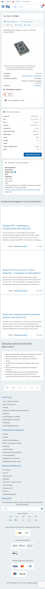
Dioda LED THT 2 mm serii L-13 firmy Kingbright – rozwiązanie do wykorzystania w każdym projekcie (22, 273)
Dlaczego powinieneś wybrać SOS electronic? (16, 410)
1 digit (37, 146)
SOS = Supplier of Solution (10, 401)
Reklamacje (6, 446)
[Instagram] (32, 388)
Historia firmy (6, 423)
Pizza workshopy (7, 485)
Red (37, 137)
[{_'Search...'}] (15, 6)
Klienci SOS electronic (9, 404)
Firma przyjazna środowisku (11, 426)
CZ (17, 516)
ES (29, 520)
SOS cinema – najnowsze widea (12, 482)
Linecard (5, 437)
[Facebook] (7, 388)
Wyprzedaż (6, 479)
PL (17, 520)
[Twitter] (25, 388)
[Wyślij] (41, 508)
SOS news (6, 491)
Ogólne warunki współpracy (11, 440)
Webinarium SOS (7, 488)
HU (23, 516)
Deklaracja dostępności (9, 494)
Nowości (5, 473)
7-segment (35, 134)
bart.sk (36, 583)
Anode (37, 128)
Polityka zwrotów (8, 449)
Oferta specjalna (7, 476)
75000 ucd (36, 131)
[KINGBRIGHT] (5, 246)
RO (11, 520)
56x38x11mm (34, 125)
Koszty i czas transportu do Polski (12, 443)
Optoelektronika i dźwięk (20, 246)
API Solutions (7, 470)
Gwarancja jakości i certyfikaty (11, 417)
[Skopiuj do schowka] (40, 73)
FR (36, 520)
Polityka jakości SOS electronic (11, 420)
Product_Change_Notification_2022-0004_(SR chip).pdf (22, 190)
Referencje (6, 413)
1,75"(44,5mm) (34, 119)
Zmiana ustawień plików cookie (12, 461)
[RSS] (38, 388)
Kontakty (5, 407)
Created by (30, 583)
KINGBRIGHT (37, 85)
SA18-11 (36, 122)
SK (11, 516)
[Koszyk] (41, 7)
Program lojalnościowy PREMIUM (12, 452)
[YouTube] (13, 388)
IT (23, 520)
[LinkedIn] (19, 388)
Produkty (5, 434)
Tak (38, 149)
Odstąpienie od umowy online (11, 458)
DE (36, 516)
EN (29, 516)
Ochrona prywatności (9, 455)
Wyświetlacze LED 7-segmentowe (31, 76)
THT (37, 140)
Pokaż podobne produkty (33, 154)
